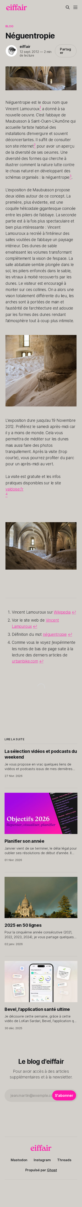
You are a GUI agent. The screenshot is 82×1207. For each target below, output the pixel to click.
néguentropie (55, 634)
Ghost (52, 1170)
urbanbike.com (25, 661)
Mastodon (19, 1160)
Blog (9, 26)
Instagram (42, 1160)
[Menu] (75, 7)
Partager (65, 51)
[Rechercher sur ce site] (67, 7)
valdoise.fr (14, 489)
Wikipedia (62, 612)
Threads (64, 1160)
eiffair (25, 46)
